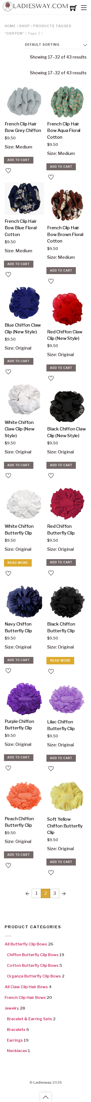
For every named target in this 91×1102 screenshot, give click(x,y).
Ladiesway (42, 1082)
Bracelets (16, 1029)
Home (10, 26)
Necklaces (17, 1050)
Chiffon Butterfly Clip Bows (33, 954)
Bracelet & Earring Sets (29, 1019)
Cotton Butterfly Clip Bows (33, 965)
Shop (24, 26)
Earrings (15, 1040)
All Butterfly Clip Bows (26, 944)
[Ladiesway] (35, 9)
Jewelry (12, 1008)
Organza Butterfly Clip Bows (34, 976)
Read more (17, 562)
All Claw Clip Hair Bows (26, 986)
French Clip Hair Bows (25, 997)
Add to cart (18, 160)
